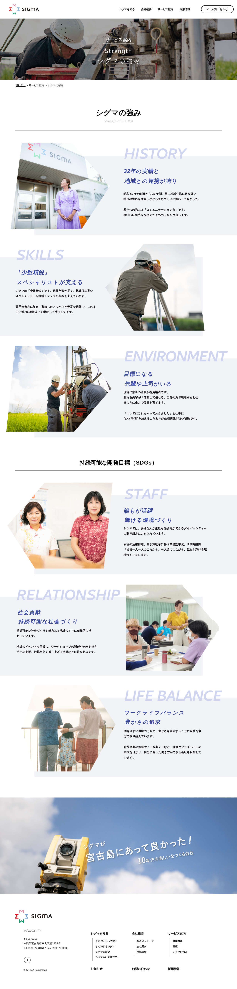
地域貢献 (141, 951)
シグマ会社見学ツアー (108, 957)
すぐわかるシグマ (105, 946)
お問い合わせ (141, 968)
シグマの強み (180, 951)
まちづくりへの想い (106, 941)
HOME (21, 85)
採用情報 (185, 9)
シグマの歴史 (103, 951)
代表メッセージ (145, 941)
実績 (175, 946)
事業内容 (177, 941)
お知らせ (97, 968)
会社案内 (141, 946)
